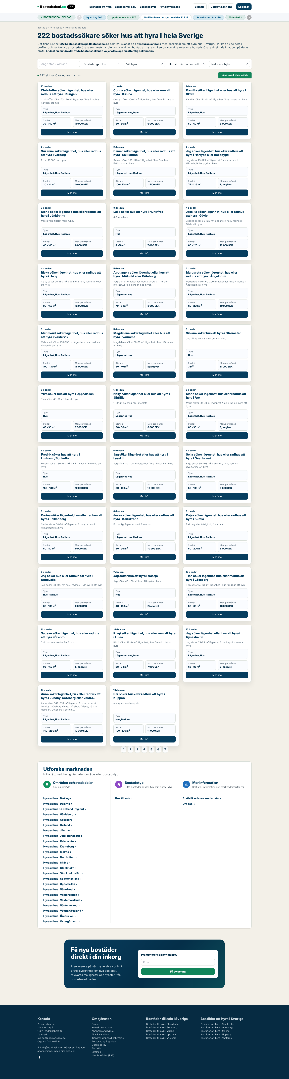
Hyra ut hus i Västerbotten (60, 894)
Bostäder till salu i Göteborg (161, 1027)
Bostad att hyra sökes (49, 27)
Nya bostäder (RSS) (103, 1055)
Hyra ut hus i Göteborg (57, 819)
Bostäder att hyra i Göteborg (217, 1027)
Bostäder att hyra (100, 6)
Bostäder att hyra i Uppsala (216, 1034)
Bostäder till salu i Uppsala (161, 1034)
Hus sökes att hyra (75, 27)
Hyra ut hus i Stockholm (58, 868)
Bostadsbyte (148, 6)
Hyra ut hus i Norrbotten (58, 857)
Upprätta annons (221, 6)
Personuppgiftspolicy (104, 1041)
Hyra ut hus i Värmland (58, 889)
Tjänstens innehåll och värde (108, 1037)
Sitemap (96, 1051)
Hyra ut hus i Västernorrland (61, 900)
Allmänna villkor (100, 1034)
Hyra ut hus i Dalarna (56, 803)
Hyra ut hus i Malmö (56, 851)
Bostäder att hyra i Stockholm (217, 1024)
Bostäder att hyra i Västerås (216, 1037)
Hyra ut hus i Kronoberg (58, 846)
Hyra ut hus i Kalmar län (58, 841)
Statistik (96, 1048)
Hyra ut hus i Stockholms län (61, 873)
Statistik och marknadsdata (201, 798)
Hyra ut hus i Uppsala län (59, 884)
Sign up (200, 6)
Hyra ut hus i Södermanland (61, 878)
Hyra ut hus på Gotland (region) (63, 809)
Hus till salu (122, 798)
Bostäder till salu (125, 6)
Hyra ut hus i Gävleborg (58, 814)
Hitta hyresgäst (170, 6)
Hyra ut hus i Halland (56, 825)
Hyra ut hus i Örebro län (58, 916)
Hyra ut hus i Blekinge (57, 798)
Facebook (39, 1058)
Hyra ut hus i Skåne (55, 862)
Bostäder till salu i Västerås (161, 1037)
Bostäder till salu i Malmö (160, 1030)
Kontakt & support (102, 1027)
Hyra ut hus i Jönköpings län (61, 835)
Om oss (187, 803)
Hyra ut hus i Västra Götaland (62, 910)
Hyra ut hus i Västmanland (60, 905)
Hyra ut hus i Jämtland (57, 830)
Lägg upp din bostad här (235, 75)
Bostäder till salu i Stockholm (162, 1024)
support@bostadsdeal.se (51, 1037)
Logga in (244, 6)
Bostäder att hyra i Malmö (215, 1030)
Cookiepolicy (99, 1044)
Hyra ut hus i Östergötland (60, 921)
